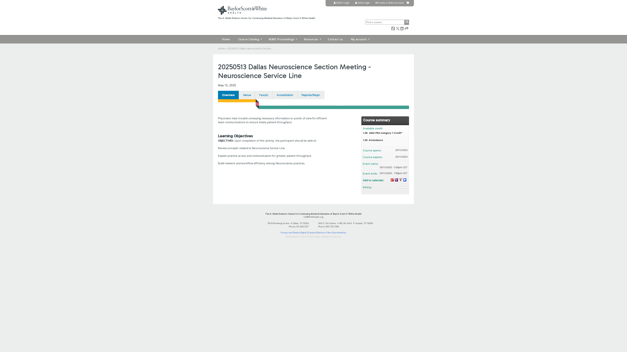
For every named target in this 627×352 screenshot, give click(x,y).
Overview (228, 95)
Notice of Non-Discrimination (331, 232)
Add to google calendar (392, 180)
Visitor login (364, 3)
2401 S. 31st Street (345, 223)
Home (226, 39)
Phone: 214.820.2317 (299, 226)
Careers (312, 232)
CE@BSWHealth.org (313, 217)
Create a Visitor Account (391, 3)
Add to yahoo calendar (396, 180)
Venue (247, 95)
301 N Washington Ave (288, 223)
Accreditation (285, 95)
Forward (406, 28)
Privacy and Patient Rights (293, 232)
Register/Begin (311, 95)
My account (359, 39)
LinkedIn (401, 28)
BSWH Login (342, 3)
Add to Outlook (405, 180)
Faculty (263, 95)
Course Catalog (248, 39)
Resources (311, 39)
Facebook (393, 28)
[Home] (242, 10)
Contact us (335, 39)
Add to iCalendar (400, 180)
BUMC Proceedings (281, 39)
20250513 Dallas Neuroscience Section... (250, 48)
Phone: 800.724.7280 (328, 226)
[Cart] (407, 4)
